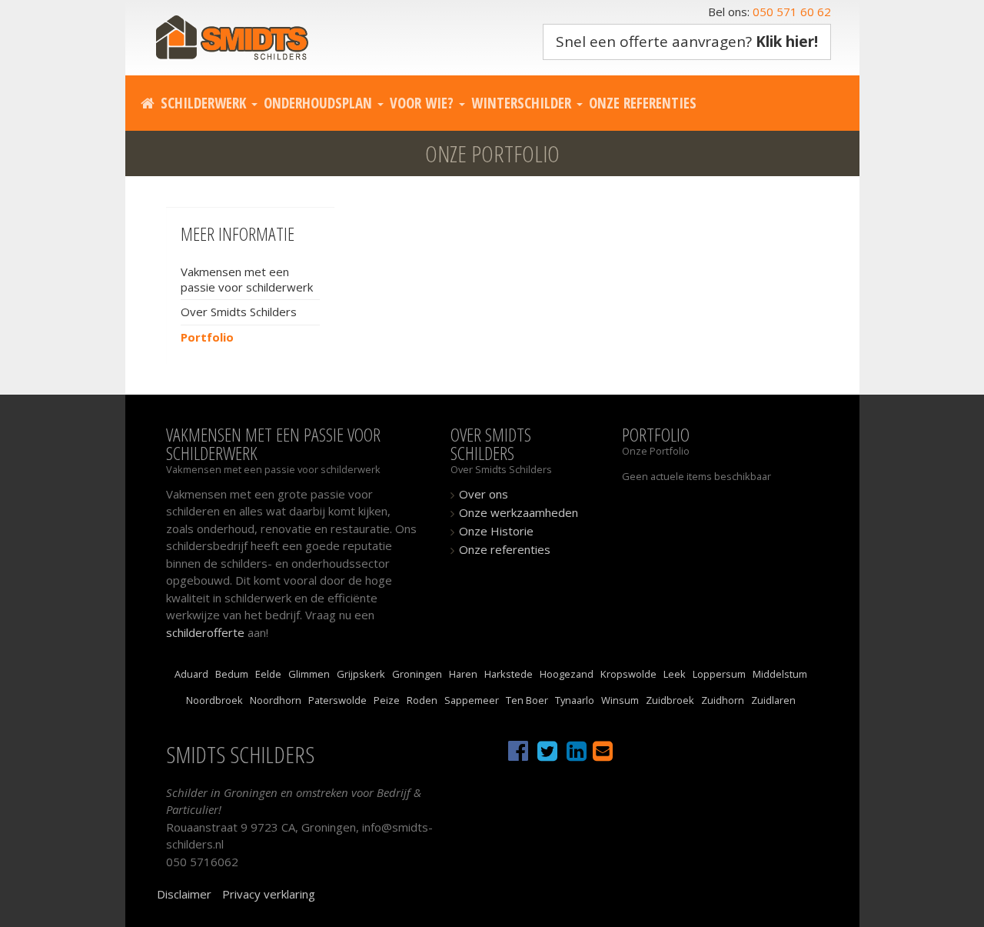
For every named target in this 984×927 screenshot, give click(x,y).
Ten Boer (527, 700)
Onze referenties (642, 103)
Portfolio (207, 337)
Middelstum (780, 674)
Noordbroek (214, 700)
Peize (387, 700)
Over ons (483, 494)
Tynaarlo (574, 700)
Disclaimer (184, 894)
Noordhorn (275, 700)
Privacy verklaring (268, 894)
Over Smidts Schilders (239, 311)
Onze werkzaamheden (518, 512)
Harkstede (508, 674)
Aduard (191, 674)
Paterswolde (337, 700)
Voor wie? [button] (423, 103)
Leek (674, 674)
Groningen (417, 674)
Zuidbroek (670, 700)
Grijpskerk (361, 674)
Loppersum (719, 674)
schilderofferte (205, 632)
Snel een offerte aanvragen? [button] (687, 42)
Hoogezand (566, 674)
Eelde (268, 674)
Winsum (620, 700)
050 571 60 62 (792, 11)
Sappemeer (471, 700)
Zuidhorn (722, 700)
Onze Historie (496, 531)
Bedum (231, 674)
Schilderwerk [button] (205, 103)
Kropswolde (628, 674)
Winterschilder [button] (523, 103)
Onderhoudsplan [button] (320, 103)
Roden (422, 700)
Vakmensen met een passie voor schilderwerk (247, 279)
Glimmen (309, 674)
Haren (463, 674)
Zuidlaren (773, 700)
